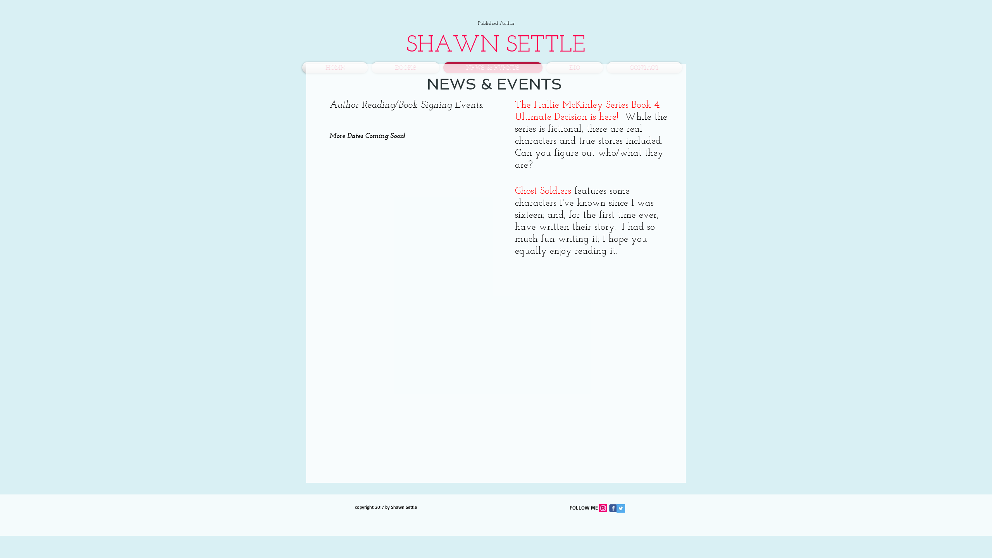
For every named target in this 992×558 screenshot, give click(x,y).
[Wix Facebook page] (613, 508)
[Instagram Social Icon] (603, 508)
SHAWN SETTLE (496, 45)
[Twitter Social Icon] (621, 508)
